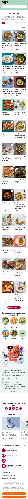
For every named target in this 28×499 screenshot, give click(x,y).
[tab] (14, 472)
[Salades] (14, 335)
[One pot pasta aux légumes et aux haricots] (20, 269)
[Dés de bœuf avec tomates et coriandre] (20, 246)
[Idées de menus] (11, 429)
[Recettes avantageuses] (14, 322)
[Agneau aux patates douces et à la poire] (8, 246)
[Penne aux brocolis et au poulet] (20, 41)
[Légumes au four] (8, 131)
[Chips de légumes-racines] (8, 269)
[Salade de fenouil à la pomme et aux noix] (8, 64)
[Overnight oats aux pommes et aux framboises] (8, 154)
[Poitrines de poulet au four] (8, 109)
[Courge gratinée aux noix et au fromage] (8, 177)
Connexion (15, 391)
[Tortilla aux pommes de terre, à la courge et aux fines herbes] (20, 201)
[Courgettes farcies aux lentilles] (20, 154)
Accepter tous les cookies (14, 497)
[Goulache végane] (8, 201)
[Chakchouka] (8, 293)
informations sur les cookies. (9, 491)
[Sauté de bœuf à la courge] (20, 177)
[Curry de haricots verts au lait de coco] (20, 64)
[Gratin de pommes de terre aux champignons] (20, 87)
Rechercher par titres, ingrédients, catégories (14, 6)
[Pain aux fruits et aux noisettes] (8, 224)
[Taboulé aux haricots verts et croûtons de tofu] (20, 131)
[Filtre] (3, 23)
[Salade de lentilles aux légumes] (20, 224)
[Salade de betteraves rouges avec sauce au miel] (8, 87)
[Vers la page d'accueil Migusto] (5, 1)
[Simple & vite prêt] (5, 322)
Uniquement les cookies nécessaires (14, 493)
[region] (14, 489)
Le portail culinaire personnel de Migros (10, 445)
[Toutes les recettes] (22, 335)
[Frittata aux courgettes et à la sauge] (8, 41)
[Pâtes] (22, 322)
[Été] (5, 335)
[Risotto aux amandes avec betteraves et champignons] (20, 293)
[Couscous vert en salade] (20, 109)
